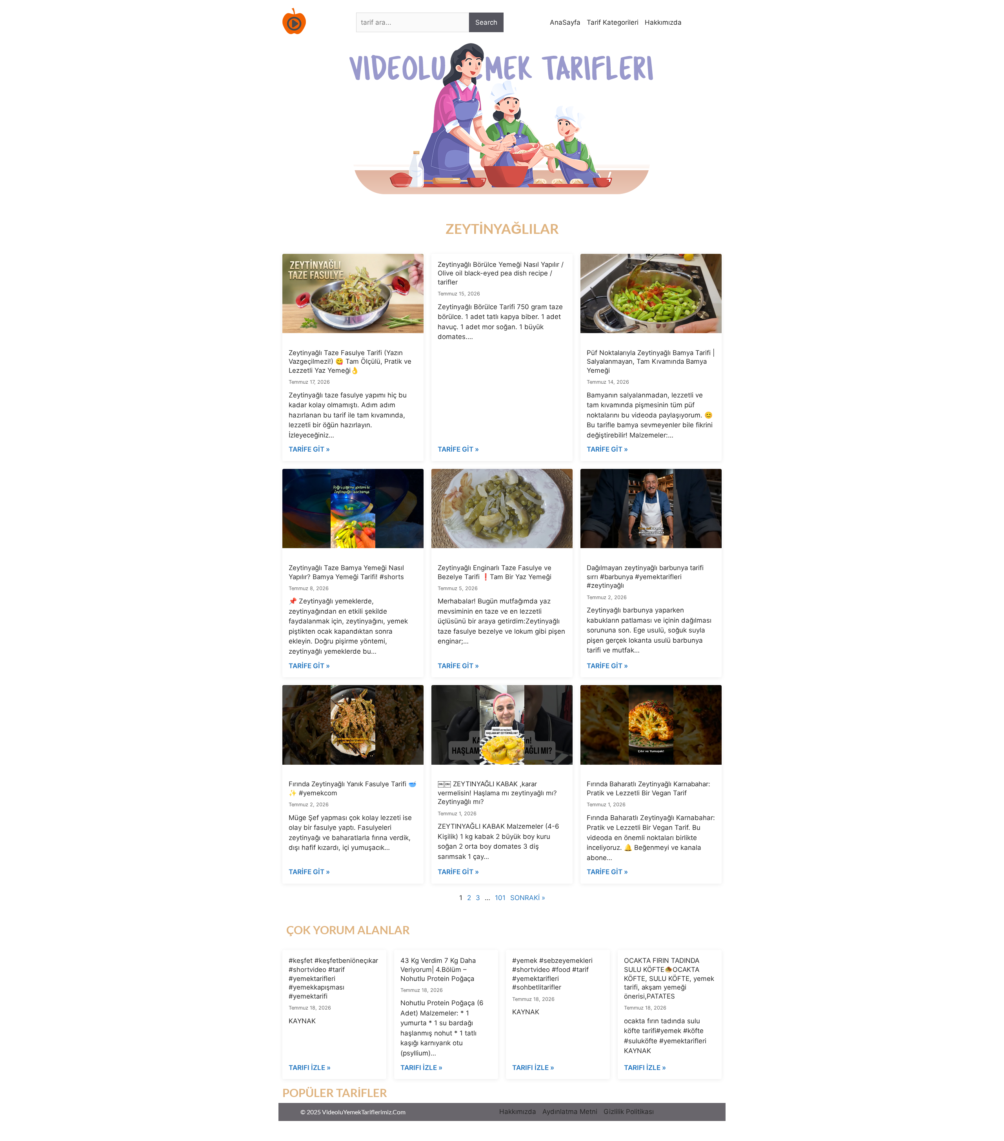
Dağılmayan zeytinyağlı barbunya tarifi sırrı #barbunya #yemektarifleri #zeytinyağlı (645, 576)
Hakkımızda (663, 22)
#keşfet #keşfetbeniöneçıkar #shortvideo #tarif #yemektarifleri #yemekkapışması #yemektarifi (333, 978)
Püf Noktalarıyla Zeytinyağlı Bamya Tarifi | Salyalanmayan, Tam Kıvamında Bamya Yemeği (651, 361)
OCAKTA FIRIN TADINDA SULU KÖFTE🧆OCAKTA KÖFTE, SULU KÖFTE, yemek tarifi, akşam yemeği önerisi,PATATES (669, 978)
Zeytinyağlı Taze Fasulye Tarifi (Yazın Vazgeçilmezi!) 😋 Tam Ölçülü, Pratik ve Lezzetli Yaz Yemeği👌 (350, 361)
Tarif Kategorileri (612, 22)
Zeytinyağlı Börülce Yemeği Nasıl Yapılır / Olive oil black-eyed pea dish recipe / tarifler (501, 273)
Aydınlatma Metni (569, 1111)
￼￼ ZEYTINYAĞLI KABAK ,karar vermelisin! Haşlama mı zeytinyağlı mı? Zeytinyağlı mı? (497, 793)
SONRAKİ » (527, 898)
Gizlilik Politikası (629, 1111)
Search (486, 22)
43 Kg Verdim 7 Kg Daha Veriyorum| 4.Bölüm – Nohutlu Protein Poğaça (438, 969)
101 (500, 898)
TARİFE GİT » (309, 449)
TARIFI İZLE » (310, 1068)
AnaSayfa (565, 22)
